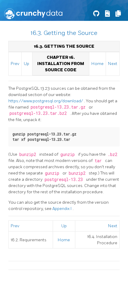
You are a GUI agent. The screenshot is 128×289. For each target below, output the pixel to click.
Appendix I (62, 208)
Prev (15, 63)
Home (97, 63)
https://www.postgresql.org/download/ (46, 100)
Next (112, 63)
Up (26, 63)
